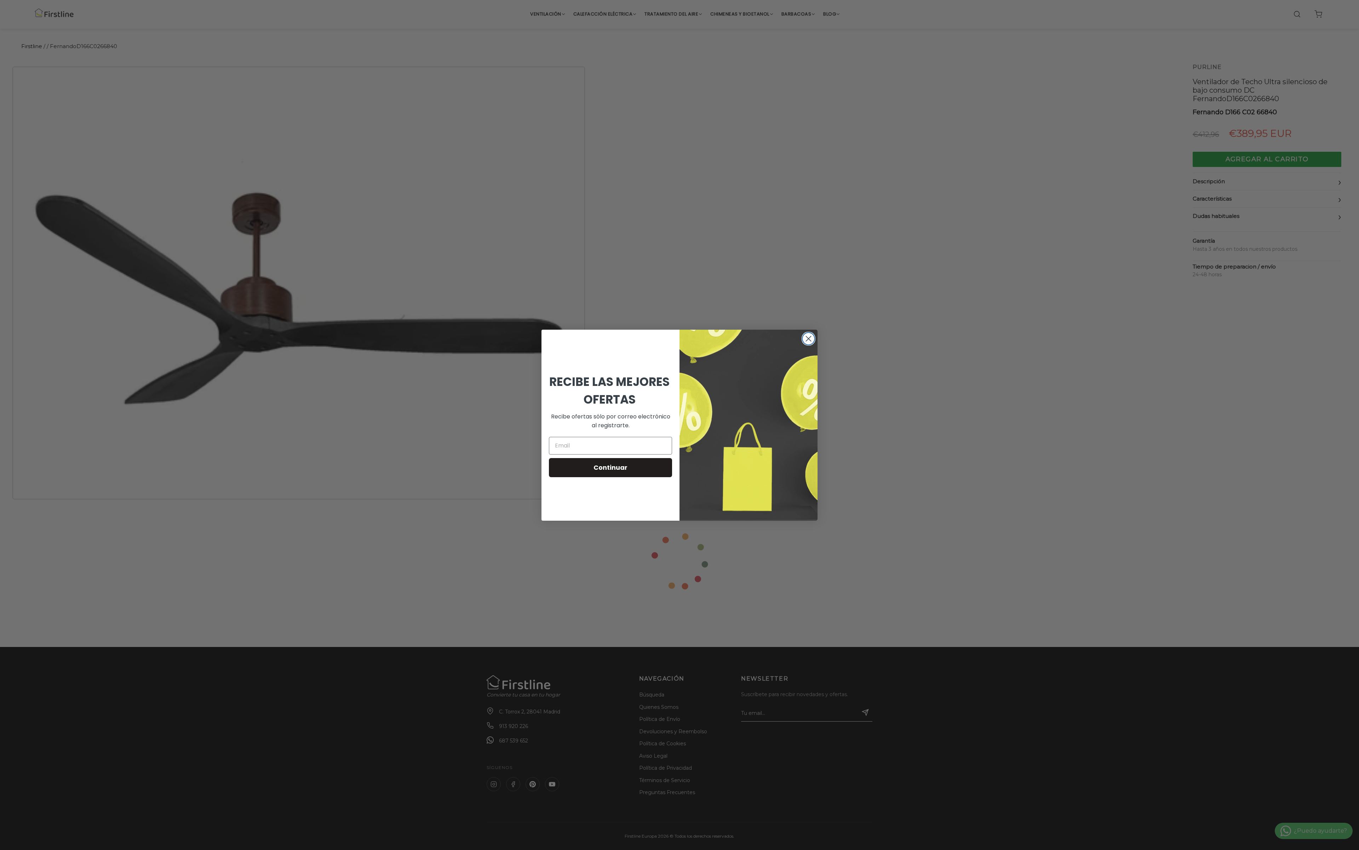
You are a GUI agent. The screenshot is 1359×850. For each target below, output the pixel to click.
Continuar (610, 467)
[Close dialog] (808, 339)
